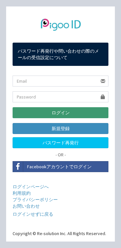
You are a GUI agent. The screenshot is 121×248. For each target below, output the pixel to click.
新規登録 (61, 128)
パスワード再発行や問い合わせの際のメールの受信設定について (58, 54)
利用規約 (22, 193)
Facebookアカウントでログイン (59, 167)
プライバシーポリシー (35, 199)
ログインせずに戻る (33, 214)
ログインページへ (31, 187)
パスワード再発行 (61, 143)
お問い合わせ (26, 206)
